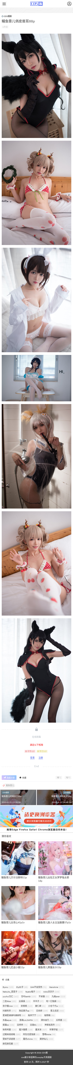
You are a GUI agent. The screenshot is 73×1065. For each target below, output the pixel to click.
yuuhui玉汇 (11, 996)
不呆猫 (44, 996)
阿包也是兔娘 (31, 1034)
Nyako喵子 (33, 991)
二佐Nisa (9, 1001)
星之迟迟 (57, 1010)
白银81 (36, 1025)
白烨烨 (22, 1025)
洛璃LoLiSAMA (28, 1020)
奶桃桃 (26, 1006)
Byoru (8, 987)
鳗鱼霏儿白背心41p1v (13, 922)
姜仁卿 (40, 1006)
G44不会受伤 (38, 987)
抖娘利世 (9, 1010)
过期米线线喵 (11, 1034)
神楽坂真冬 (52, 1025)
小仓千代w (55, 1006)
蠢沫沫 (41, 1029)
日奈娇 (42, 1010)
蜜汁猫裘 (26, 1029)
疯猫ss (8, 1025)
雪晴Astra (48, 1034)
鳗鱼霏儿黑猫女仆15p (49, 967)
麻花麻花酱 (10, 1043)
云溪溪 (24, 1001)
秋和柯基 (9, 1029)
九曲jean (58, 996)
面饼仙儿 (46, 1039)
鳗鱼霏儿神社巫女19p (61, 796)
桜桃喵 (49, 1015)
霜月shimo (30, 1039)
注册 (41, 757)
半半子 (38, 1001)
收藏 (24, 777)
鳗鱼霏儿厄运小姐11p (12, 967)
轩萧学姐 (56, 1029)
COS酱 (44, 1052)
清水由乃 (47, 1020)
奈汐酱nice (10, 1006)
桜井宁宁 (35, 1015)
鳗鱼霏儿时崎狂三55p (12, 796)
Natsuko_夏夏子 (13, 991)
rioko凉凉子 (51, 991)
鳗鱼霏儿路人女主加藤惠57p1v (54, 922)
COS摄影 (8, 16)
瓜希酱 (61, 1020)
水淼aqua (10, 1020)
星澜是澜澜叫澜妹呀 (14, 1015)
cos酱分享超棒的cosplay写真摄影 (36, 1057)
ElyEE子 (22, 987)
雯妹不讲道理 (11, 1039)
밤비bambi (28, 996)
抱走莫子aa (26, 1010)
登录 (32, 757)
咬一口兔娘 (53, 1001)
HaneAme (56, 987)
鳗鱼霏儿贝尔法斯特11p (14, 877)
